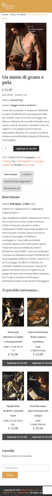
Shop (12, 14)
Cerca (10, 475)
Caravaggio (38, 161)
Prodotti (22, 14)
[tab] (10, 174)
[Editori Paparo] (7, 6)
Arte (38, 157)
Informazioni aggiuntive (17, 181)
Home (5, 14)
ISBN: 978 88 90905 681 (13, 417)
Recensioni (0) (11, 188)
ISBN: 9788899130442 (38, 343)
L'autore (26, 174)
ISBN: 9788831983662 (38, 417)
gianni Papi (28, 165)
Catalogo (6, 161)
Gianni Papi (8, 165)
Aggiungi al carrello (26, 148)
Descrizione (10, 174)
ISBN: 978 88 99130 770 (13, 343)
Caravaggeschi (23, 161)
